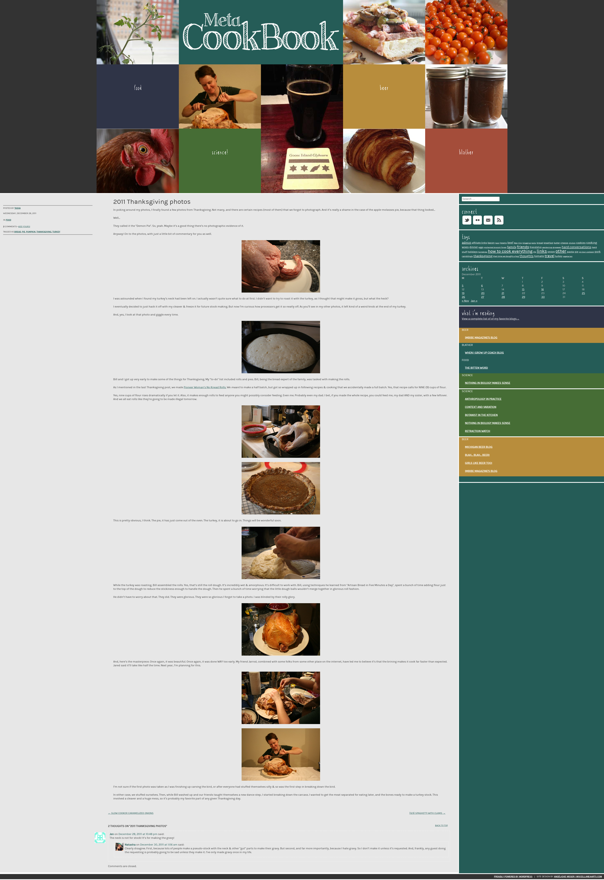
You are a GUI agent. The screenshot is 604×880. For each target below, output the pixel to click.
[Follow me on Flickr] (478, 224)
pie (23, 232)
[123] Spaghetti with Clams (427, 813)
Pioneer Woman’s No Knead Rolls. (205, 387)
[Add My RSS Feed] (499, 224)
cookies (581, 242)
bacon (491, 242)
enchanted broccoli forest (495, 247)
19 (463, 293)
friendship (536, 247)
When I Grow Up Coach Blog (484, 352)
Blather (466, 152)
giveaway (557, 247)
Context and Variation (480, 407)
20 (482, 293)
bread (17, 232)
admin (466, 242)
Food (138, 88)
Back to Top (441, 825)
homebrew (482, 252)
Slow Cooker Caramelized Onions (131, 813)
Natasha (130, 844)
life (534, 252)
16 (542, 289)
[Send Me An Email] (488, 224)
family (511, 247)
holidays (473, 251)
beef (510, 242)
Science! (220, 152)
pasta (570, 251)
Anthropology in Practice (483, 399)
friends (523, 247)
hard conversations (576, 247)
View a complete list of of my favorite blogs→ (490, 318)
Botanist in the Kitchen (481, 415)
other (561, 251)
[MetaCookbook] (261, 62)
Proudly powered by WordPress (513, 876)
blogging (527, 243)
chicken (572, 243)
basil (497, 243)
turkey (56, 232)
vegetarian (567, 256)
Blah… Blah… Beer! (477, 455)
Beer (384, 88)
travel (549, 256)
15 (523, 289)
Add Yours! (24, 226)
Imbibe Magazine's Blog (481, 337)
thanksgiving (43, 232)
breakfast (548, 243)
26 (463, 297)
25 (583, 293)
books (533, 243)
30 (543, 297)
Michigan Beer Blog (478, 447)
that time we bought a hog (506, 256)
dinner (473, 247)
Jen (112, 834)
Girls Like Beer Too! (478, 463)
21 (503, 293)
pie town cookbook (586, 252)
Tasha (17, 208)
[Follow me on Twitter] (467, 224)
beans (503, 243)
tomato (539, 256)
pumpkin (31, 232)
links (542, 251)
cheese (564, 243)
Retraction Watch (477, 431)
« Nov (465, 300)
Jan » (474, 300)
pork (598, 251)
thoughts (527, 256)
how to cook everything (510, 251)
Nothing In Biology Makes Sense (487, 383)
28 (503, 297)
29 (523, 297)
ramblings (467, 256)
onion (551, 251)
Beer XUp (518, 243)
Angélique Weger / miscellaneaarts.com (578, 876)
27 (482, 297)
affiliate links (479, 242)
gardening (547, 247)
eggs (481, 247)
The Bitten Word (476, 367)
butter (557, 243)
